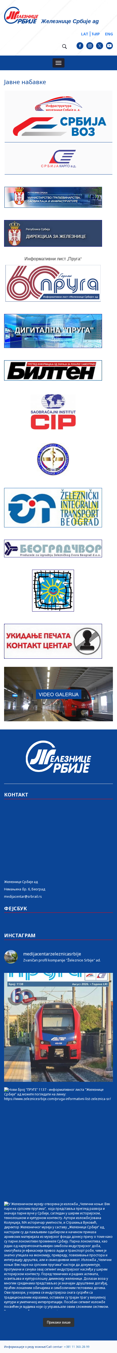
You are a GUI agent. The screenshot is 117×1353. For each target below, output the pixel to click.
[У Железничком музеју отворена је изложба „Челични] (58, 1256)
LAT (84, 33)
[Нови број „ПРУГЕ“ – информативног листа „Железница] (58, 1027)
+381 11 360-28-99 (76, 1347)
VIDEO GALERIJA (59, 694)
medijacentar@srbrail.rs (23, 896)
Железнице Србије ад (21, 881)
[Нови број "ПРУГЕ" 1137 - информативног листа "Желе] (58, 1141)
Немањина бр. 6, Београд (24, 889)
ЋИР (95, 33)
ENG (109, 33)
